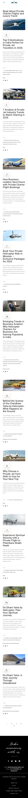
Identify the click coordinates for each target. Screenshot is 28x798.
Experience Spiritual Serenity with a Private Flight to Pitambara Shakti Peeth (14, 540)
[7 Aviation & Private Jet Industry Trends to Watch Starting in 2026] (14, 94)
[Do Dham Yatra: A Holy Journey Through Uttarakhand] (14, 659)
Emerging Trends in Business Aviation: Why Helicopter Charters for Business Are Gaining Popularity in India (13, 329)
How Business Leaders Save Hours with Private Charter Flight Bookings (14, 183)
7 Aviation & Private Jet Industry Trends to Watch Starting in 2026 (14, 113)
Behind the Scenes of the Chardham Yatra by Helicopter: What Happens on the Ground (13, 406)
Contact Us (14, 793)
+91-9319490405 (14, 769)
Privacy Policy (14, 788)
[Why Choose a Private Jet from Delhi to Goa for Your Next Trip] (14, 455)
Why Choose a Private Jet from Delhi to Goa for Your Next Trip (12, 475)
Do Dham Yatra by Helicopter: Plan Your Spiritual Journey (12, 611)
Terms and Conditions (14, 790)
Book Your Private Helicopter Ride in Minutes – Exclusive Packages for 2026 (14, 256)
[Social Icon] (8, 761)
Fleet (14, 785)
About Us (14, 782)
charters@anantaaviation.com (16, 767)
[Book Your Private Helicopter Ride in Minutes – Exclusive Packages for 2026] (14, 235)
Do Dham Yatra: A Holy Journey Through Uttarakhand (12, 679)
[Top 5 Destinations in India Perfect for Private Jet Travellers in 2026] (14, 24)
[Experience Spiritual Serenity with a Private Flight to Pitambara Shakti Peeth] (14, 519)
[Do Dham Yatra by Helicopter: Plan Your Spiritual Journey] (14, 592)
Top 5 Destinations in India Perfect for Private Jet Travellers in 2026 (13, 44)
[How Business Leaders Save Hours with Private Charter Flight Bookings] (14, 163)
